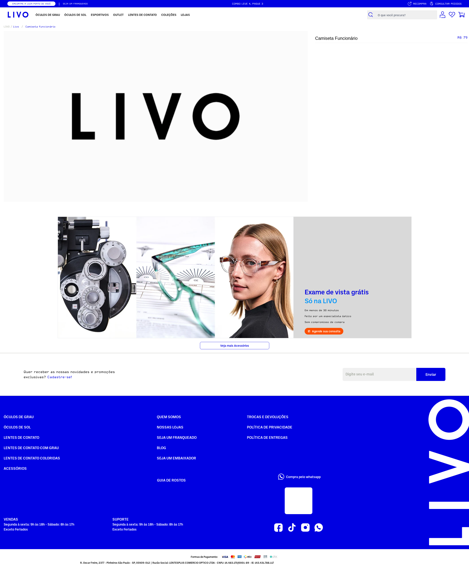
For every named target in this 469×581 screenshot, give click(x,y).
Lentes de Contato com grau (31, 447)
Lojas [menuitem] (185, 15)
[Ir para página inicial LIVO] (18, 14)
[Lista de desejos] (452, 15)
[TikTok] (292, 527)
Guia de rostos (171, 480)
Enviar (431, 374)
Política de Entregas (267, 437)
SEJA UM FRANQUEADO (75, 3)
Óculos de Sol (17, 427)
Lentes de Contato (21, 437)
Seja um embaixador (176, 458)
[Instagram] (305, 527)
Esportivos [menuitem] (100, 15)
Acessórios (15, 468)
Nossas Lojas (170, 427)
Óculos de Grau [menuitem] (48, 15)
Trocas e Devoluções (267, 416)
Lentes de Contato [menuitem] (142, 15)
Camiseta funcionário (40, 26)
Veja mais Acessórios (234, 345)
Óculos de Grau (19, 416)
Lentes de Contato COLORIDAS (32, 458)
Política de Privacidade (269, 427)
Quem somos (169, 416)
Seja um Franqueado (177, 437)
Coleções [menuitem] (168, 15)
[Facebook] (278, 527)
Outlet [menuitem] (118, 15)
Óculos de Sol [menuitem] (75, 15)
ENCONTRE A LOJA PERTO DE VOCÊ (31, 3)
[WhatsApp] (318, 527)
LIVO (7, 26)
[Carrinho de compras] (461, 15)
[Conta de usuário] (443, 15)
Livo (16, 26)
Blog (161, 447)
